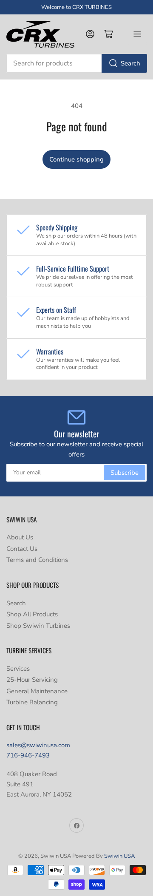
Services (18, 668)
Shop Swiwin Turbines (38, 625)
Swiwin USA (119, 856)
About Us (19, 537)
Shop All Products (32, 614)
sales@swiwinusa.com (38, 745)
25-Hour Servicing (32, 679)
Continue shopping (76, 159)
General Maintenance (37, 691)
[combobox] (76, 63)
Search (130, 63)
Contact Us (21, 548)
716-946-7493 (28, 755)
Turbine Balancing (32, 702)
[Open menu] (137, 34)
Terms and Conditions (37, 560)
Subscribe (124, 472)
